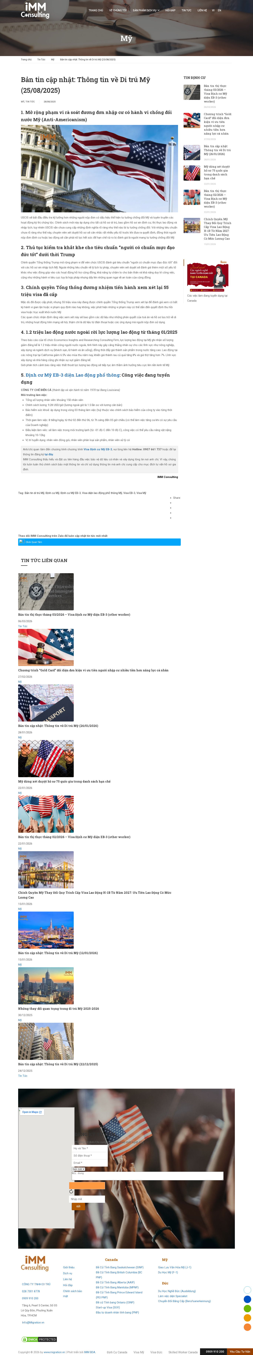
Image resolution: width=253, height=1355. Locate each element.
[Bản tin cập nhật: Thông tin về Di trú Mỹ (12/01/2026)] (46, 930)
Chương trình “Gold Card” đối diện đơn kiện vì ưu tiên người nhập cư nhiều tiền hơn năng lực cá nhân (93, 670)
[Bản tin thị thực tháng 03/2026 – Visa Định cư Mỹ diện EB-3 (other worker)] (46, 591)
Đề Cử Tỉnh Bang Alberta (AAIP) (115, 1282)
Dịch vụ (67, 1273)
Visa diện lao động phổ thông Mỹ (102, 493)
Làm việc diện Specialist (172, 1296)
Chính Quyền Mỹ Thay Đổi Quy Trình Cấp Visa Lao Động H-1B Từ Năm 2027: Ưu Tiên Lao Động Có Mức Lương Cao (217, 228)
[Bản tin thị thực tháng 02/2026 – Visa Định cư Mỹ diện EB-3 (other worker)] (46, 814)
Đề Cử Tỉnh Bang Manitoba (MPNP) (117, 1287)
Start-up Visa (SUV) (108, 1307)
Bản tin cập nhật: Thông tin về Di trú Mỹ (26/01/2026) (58, 726)
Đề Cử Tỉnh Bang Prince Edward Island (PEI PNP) (119, 1295)
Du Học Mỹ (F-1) (168, 1272)
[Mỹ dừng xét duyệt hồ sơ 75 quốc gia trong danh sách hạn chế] (46, 758)
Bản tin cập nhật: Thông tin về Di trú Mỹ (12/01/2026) (58, 953)
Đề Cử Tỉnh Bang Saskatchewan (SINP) (120, 1267)
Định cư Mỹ (52, 493)
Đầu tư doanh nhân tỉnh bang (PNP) (117, 1312)
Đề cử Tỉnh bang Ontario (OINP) (115, 1302)
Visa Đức (156, 1352)
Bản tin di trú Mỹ (34, 493)
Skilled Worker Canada (183, 1352)
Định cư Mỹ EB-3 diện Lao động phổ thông (73, 375)
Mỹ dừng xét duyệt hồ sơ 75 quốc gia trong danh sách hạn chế (64, 781)
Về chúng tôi (117, 10)
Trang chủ (96, 10)
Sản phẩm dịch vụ (144, 10)
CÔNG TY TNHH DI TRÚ (36, 1284)
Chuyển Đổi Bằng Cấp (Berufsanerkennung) (184, 1301)
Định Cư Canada (117, 1352)
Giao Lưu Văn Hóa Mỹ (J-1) (174, 1267)
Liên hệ (202, 10)
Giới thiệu (68, 1267)
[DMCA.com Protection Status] (39, 1339)
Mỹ (52, 59)
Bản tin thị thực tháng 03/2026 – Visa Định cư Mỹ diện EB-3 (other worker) (74, 614)
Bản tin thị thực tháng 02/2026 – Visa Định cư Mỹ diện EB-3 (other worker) (74, 837)
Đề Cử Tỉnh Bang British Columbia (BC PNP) (119, 1275)
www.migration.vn (54, 1352)
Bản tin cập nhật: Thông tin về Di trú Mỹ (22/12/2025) (58, 1064)
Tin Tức (186, 10)
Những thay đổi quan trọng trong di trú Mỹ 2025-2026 (58, 1008)
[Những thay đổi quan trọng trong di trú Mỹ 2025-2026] (46, 985)
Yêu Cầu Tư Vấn (240, 1351)
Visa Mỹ (141, 493)
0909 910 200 (30, 1298)
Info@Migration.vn (33, 1322)
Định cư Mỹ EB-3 (71, 493)
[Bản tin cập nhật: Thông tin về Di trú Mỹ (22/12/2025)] (46, 1041)
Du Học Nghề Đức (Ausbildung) (177, 1291)
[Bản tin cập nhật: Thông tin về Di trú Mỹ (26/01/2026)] (46, 702)
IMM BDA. (90, 1352)
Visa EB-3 (129, 493)
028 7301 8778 (31, 1291)
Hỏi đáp (170, 10)
